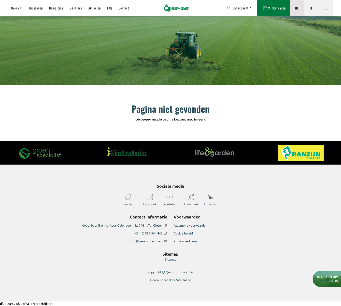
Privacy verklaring (186, 241)
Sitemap (170, 259)
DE (311, 7)
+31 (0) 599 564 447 (148, 233)
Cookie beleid (183, 233)
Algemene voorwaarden (190, 225)
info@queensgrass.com (146, 241)
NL (296, 7)
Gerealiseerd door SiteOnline (170, 280)
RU (326, 7)
